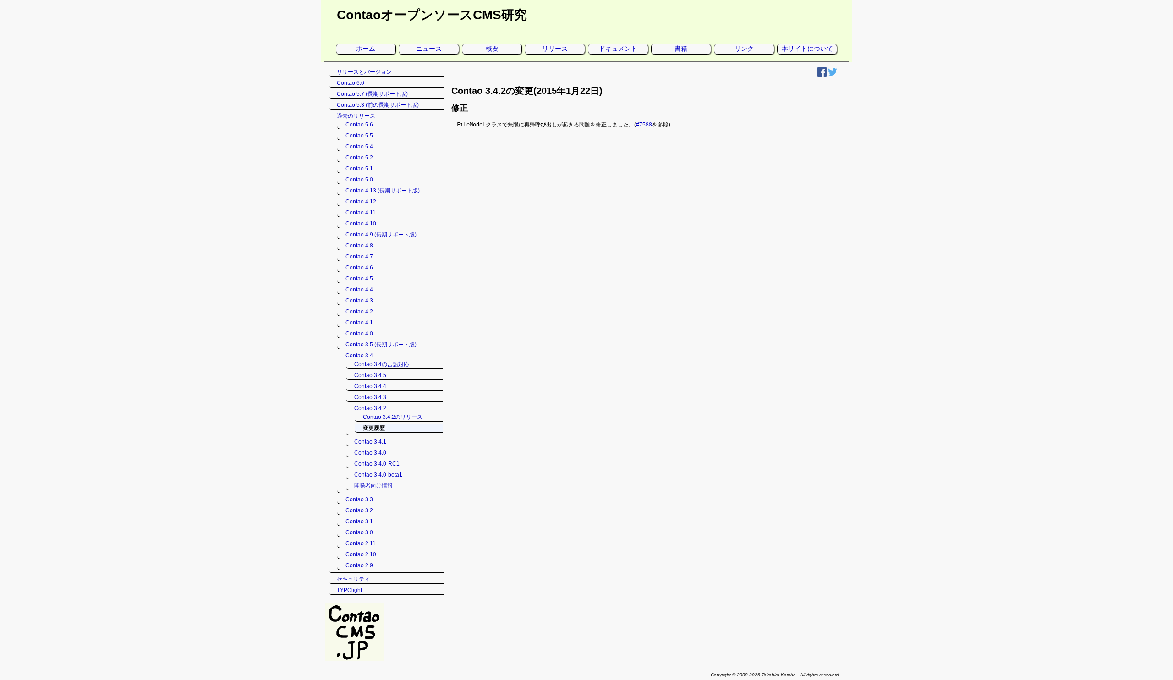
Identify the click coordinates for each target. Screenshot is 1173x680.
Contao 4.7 (359, 256)
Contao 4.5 (359, 278)
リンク (744, 48)
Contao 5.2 (359, 157)
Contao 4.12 (360, 201)
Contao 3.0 (359, 532)
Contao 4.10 (360, 223)
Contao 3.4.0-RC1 (377, 464)
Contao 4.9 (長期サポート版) (381, 234)
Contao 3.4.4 (370, 386)
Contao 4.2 (359, 311)
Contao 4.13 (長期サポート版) (382, 190)
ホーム (365, 48)
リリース (555, 48)
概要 (492, 48)
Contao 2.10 (360, 554)
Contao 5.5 (359, 135)
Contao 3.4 (359, 355)
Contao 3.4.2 (370, 408)
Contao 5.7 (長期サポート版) (372, 94)
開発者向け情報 (373, 486)
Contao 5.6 (359, 124)
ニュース (429, 48)
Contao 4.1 (359, 322)
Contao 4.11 (360, 212)
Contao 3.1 (359, 521)
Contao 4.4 (359, 289)
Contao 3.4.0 (370, 453)
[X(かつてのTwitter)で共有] (832, 74)
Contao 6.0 (350, 83)
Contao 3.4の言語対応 (381, 364)
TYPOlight (349, 590)
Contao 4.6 (359, 267)
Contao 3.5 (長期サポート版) (381, 344)
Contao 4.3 (359, 300)
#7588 (644, 124)
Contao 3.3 (359, 499)
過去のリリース (356, 116)
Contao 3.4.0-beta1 (378, 475)
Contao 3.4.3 (370, 397)
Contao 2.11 (360, 543)
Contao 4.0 (359, 333)
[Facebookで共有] (822, 74)
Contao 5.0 (359, 179)
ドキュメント (618, 48)
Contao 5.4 (359, 146)
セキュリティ (353, 579)
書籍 (680, 48)
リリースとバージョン (364, 72)
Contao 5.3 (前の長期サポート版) (378, 105)
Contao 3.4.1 (370, 442)
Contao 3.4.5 (370, 375)
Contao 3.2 (359, 510)
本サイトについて (807, 48)
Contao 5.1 (359, 168)
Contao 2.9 (359, 565)
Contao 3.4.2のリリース (392, 417)
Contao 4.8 (359, 245)
